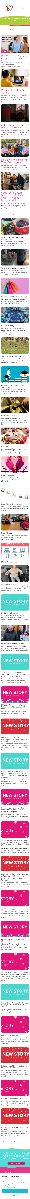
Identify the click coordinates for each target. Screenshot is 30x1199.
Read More (15, 1163)
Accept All (15, 1191)
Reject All (15, 1195)
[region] (15, 1186)
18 (20, 1141)
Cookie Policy (11, 1187)
